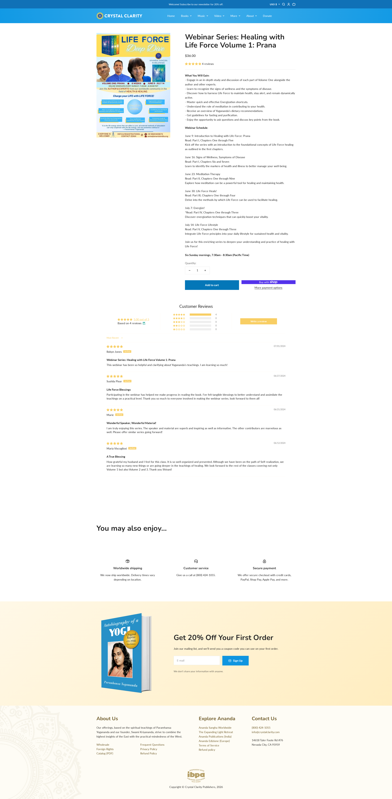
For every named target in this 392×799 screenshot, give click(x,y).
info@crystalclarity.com (266, 732)
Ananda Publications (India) (215, 736)
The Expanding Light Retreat (216, 732)
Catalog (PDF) (104, 753)
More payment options (268, 287)
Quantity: (190, 263)
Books (184, 15)
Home (171, 15)
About (250, 15)
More (233, 15)
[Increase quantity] (205, 270)
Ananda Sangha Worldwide (215, 727)
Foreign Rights (105, 749)
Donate (267, 15)
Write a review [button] (259, 321)
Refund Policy (148, 753)
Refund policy (207, 749)
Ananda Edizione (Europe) (214, 741)
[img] (115, 346)
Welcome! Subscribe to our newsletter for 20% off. (196, 4)
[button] (193, 63)
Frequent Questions (152, 744)
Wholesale (102, 744)
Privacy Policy (148, 749)
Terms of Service (209, 745)
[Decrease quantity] (189, 270)
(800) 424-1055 (261, 727)
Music (201, 15)
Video (217, 15)
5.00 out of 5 (141, 319)
